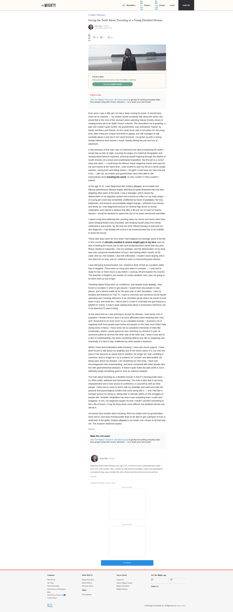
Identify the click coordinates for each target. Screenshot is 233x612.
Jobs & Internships (53, 586)
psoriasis (149, 200)
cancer (131, 133)
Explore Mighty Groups (124, 583)
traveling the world (116, 177)
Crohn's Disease (96, 15)
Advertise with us (87, 586)
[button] (106, 26)
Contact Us (120, 580)
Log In (172, 5)
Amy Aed (98, 26)
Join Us (186, 5)
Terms (184, 606)
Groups (162, 5)
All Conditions (87, 594)
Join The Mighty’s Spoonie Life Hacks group (109, 100)
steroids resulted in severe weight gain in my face (130, 242)
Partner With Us (87, 583)
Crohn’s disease (133, 186)
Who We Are (51, 580)
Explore (147, 5)
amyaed (93, 476)
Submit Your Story (88, 580)
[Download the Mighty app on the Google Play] (179, 581)
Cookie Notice (52, 598)
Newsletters (131, 5)
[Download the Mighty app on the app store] (160, 581)
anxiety (152, 284)
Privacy (179, 606)
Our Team (50, 583)
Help (48, 592)
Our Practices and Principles (56, 589)
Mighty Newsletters (122, 586)
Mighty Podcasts (122, 589)
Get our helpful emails (113, 84)
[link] (48, 5)
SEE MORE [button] (127, 563)
